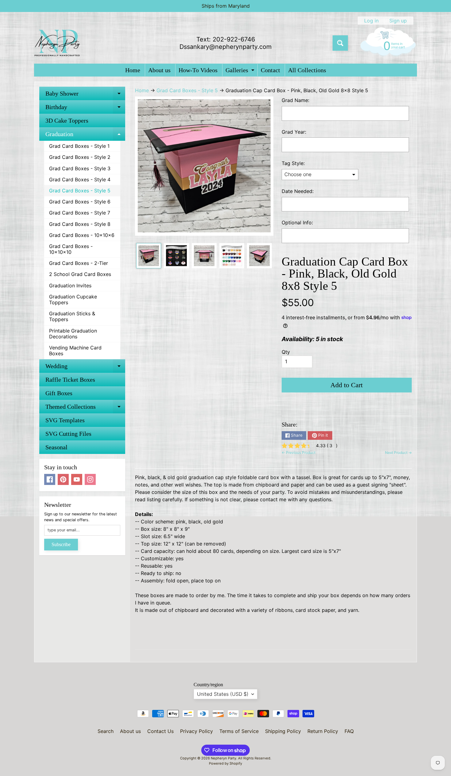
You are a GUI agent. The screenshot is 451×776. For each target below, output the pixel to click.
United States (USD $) (223, 694)
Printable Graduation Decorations (73, 334)
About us (159, 70)
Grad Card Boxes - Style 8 (79, 224)
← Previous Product (298, 452)
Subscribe (61, 544)
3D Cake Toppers (66, 120)
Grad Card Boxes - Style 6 (79, 202)
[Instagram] (90, 479)
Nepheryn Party (223, 758)
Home (132, 70)
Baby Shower (85, 95)
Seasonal (56, 447)
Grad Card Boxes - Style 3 (79, 168)
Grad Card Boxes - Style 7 (79, 213)
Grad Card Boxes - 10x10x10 (71, 249)
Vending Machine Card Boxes (75, 350)
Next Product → (398, 452)
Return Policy (322, 731)
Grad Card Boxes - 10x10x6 (81, 235)
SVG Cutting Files (68, 433)
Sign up (398, 20)
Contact (270, 70)
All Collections (307, 70)
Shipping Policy (283, 731)
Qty (286, 352)
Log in (371, 20)
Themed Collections (85, 408)
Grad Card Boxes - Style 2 (79, 157)
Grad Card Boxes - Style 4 (79, 179)
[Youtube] (76, 479)
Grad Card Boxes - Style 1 (79, 146)
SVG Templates (65, 420)
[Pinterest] (63, 479)
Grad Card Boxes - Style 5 (79, 190)
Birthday (85, 109)
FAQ (349, 731)
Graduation (85, 136)
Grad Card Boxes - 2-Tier (78, 263)
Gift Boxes (58, 393)
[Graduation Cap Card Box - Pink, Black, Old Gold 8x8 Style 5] (148, 255)
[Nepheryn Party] (57, 43)
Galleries (241, 71)
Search (106, 731)
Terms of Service (239, 731)
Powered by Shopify (225, 763)
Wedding (85, 368)
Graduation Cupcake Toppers (73, 299)
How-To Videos (198, 70)
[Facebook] (49, 479)
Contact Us (160, 731)
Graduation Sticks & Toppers (72, 316)
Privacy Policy (196, 731)
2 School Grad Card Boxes (80, 274)
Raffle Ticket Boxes (70, 379)
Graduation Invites (70, 285)
